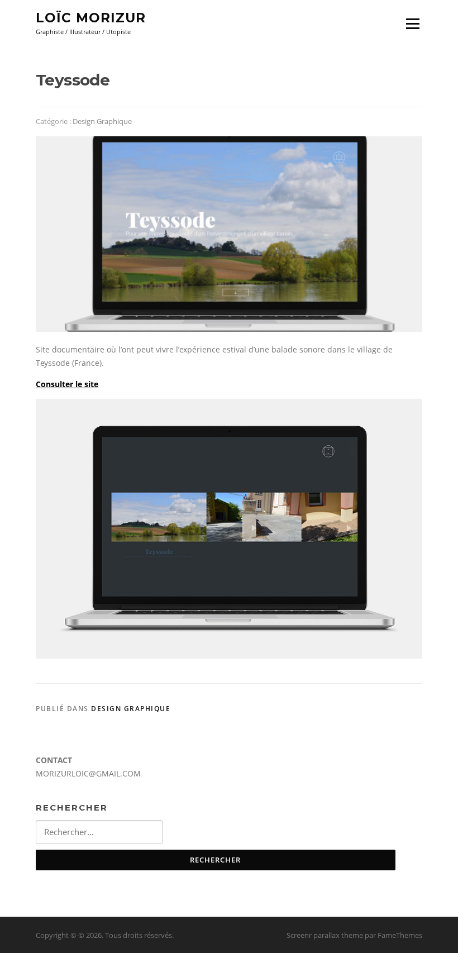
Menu (412, 23)
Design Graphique (102, 121)
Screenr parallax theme (325, 935)
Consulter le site (67, 384)
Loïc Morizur (91, 18)
